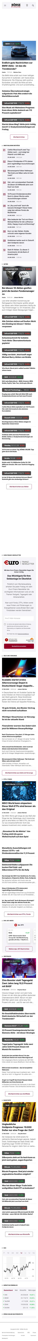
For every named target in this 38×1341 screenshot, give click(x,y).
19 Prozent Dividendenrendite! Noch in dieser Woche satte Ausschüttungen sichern (19, 196)
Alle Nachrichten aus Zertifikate (19, 1094)
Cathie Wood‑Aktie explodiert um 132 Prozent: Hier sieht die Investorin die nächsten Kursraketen (18, 409)
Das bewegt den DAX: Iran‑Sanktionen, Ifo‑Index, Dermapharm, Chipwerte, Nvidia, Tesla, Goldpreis (19, 877)
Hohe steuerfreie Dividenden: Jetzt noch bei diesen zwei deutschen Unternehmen (17, 748)
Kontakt (23, 1335)
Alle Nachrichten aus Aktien (19, 486)
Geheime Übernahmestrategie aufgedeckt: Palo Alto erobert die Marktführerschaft (17, 93)
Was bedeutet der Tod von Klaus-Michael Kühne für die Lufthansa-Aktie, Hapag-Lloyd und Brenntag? (21, 221)
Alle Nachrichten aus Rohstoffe (19, 1234)
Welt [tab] (16, 1290)
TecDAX (7, 1301)
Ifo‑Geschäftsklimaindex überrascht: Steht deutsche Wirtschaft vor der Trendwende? (18, 1016)
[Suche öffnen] (33, 5)
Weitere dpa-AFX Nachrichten (19, 949)
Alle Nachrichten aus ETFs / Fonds (19, 914)
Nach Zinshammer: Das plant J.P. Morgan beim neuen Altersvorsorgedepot (18, 735)
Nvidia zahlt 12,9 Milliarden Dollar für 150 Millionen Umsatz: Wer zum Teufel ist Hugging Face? (18, 464)
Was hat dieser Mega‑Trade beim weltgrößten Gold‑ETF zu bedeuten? (18, 1186)
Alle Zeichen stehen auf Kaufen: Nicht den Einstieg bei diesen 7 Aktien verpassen (19, 324)
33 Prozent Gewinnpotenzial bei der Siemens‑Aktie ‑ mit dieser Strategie (18, 1031)
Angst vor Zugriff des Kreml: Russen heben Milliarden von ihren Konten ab (17, 1081)
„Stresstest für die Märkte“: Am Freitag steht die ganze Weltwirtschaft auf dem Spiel (16, 834)
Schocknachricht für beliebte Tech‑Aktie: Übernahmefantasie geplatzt (16, 340)
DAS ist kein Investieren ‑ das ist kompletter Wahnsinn (17, 1069)
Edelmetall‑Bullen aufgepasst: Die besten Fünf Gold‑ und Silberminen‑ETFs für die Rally (17, 867)
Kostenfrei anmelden (19, 646)
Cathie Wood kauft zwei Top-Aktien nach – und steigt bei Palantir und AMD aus (19, 152)
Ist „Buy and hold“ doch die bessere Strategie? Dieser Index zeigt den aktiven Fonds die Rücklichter (18, 901)
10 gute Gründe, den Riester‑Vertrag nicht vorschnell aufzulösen (18, 709)
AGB (28, 1332)
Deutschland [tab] (8, 1290)
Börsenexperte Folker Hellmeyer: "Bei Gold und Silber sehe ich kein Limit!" (20, 173)
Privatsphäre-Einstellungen (8, 1335)
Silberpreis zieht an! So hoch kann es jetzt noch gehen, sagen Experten (18, 1158)
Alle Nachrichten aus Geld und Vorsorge (19, 773)
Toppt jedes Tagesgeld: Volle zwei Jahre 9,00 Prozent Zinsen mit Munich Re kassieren (17, 1046)
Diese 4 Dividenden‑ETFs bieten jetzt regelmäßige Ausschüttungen (15, 889)
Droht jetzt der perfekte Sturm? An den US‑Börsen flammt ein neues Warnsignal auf (17, 1056)
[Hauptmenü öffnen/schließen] (5, 5)
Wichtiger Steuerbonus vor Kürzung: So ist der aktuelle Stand (18, 718)
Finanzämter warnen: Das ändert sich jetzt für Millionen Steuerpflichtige (19, 727)
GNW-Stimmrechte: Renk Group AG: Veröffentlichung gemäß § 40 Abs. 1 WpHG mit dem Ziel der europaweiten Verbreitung (18, 940)
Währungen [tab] (32, 1290)
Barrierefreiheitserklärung (8, 1332)
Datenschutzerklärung (23, 633)
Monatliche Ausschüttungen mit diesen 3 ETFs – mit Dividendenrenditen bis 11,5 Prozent (18, 850)
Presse (34, 1332)
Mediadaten (5, 1338)
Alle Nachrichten (19, 137)
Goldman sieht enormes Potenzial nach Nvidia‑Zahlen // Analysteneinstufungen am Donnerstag (17, 437)
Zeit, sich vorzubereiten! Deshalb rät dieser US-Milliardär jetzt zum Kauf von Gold (20, 184)
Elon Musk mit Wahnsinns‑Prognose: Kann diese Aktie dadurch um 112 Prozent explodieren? (18, 110)
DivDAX (6, 1307)
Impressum (33, 1335)
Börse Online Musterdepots (13, 1314)
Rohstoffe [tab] (23, 1290)
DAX (5, 1295)
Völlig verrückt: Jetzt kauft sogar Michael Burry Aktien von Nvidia (17, 355)
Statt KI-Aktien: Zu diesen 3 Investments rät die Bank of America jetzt (18, 252)
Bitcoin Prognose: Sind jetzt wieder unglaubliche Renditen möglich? (18, 1172)
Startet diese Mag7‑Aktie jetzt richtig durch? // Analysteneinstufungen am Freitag (19, 127)
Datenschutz (21, 1332)
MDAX (6, 1298)
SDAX (6, 1304)
